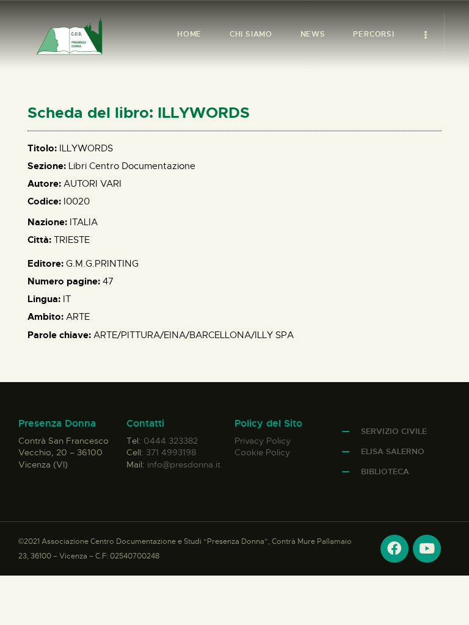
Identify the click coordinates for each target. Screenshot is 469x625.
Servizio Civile (394, 431)
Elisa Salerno (392, 451)
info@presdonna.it (183, 464)
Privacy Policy (262, 440)
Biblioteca (385, 471)
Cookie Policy (262, 452)
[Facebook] (394, 549)
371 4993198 (171, 452)
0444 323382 (171, 440)
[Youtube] (427, 549)
